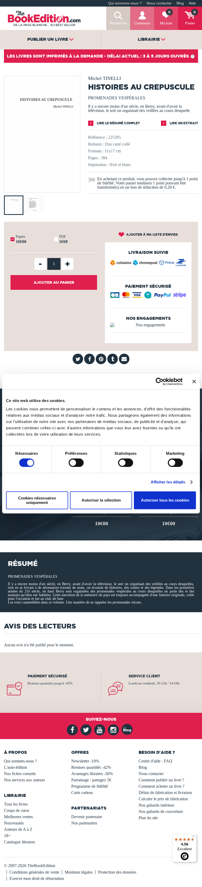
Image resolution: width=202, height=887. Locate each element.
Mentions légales (79, 872)
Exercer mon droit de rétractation (36, 878)
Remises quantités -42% (91, 767)
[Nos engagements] (148, 325)
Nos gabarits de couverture (161, 811)
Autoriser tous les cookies (165, 500)
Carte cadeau (82, 792)
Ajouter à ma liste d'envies (151, 234)
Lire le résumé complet (118, 123)
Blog (180, 3)
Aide (192, 3)
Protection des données (117, 872)
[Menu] (193, 837)
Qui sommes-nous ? (125, 3)
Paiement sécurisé (47, 676)
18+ (7, 835)
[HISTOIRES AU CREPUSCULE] (42, 189)
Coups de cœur (16, 810)
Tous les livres (16, 804)
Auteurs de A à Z (18, 829)
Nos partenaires (84, 823)
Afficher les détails (168, 482)
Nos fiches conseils (20, 773)
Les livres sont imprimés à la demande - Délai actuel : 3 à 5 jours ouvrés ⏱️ (101, 56)
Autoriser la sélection (101, 500)
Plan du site (148, 818)
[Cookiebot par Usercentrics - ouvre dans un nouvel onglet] (160, 381)
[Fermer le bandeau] (194, 381)
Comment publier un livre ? (161, 780)
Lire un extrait (183, 123)
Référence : (97, 137)
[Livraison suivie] (148, 264)
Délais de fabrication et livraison (165, 792)
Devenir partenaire (86, 816)
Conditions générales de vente (34, 872)
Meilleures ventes (18, 816)
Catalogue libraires (19, 842)
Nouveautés (14, 823)
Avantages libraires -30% (92, 773)
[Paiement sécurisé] (148, 297)
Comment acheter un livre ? (161, 786)
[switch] (76, 462)
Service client (144, 676)
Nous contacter (159, 3)
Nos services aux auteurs (24, 780)
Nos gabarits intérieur (156, 805)
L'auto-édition (15, 767)
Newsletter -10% (85, 761)
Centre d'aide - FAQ (155, 761)
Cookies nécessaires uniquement (37, 500)
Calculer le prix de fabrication (163, 799)
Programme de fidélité (89, 786)
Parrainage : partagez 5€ (91, 780)
